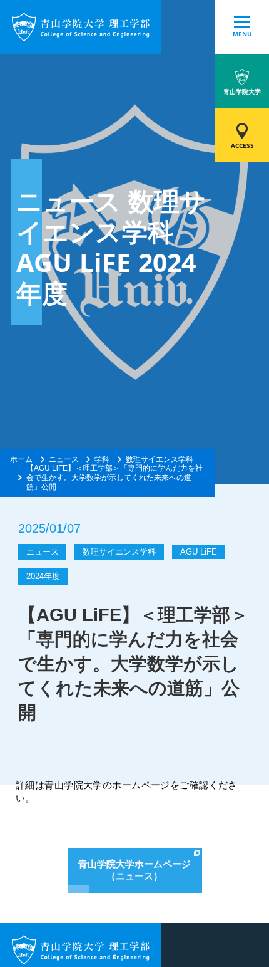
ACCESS (242, 146)
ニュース (64, 459)
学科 (101, 459)
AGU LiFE (198, 552)
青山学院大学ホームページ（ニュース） (134, 870)
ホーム (21, 459)
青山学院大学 (242, 91)
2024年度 (43, 576)
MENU (242, 34)
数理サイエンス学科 (159, 459)
